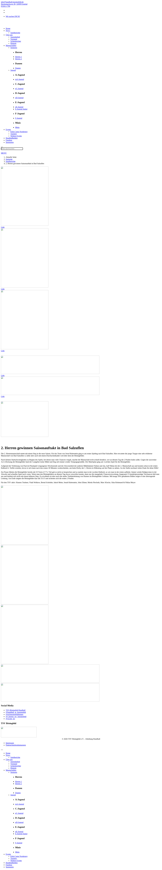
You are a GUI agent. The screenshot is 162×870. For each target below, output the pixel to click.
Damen (18, 68)
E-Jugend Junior (21, 109)
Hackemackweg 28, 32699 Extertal (14, 4)
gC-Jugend (19, 89)
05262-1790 (5, 6)
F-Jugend (18, 118)
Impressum (10, 743)
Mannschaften (11, 46)
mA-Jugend (19, 79)
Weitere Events (16, 136)
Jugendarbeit (15, 37)
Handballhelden (12, 138)
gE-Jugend (19, 107)
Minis (17, 127)
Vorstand (13, 39)
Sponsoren (10, 142)
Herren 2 (18, 59)
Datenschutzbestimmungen (16, 745)
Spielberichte (15, 33)
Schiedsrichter (15, 41)
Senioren (13, 48)
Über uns (9, 35)
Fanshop (9, 140)
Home (8, 28)
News (8, 31)
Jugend (13, 70)
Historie (13, 43)
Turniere (13, 134)
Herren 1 (18, 57)
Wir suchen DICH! (13, 16)
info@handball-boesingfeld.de (12, 2)
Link (3, 227)
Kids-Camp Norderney (19, 132)
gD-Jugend (19, 98)
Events (8, 130)
